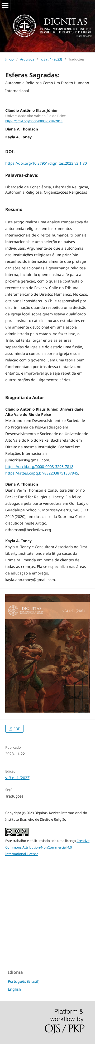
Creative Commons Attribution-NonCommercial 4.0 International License (47, 847)
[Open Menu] (5, 5)
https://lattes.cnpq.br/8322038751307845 (41, 473)
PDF (16, 728)
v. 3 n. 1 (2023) (51, 59)
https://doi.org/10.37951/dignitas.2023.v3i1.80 (46, 163)
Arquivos (27, 59)
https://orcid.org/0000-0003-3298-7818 (34, 121)
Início (9, 59)
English (14, 989)
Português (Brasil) (23, 981)
